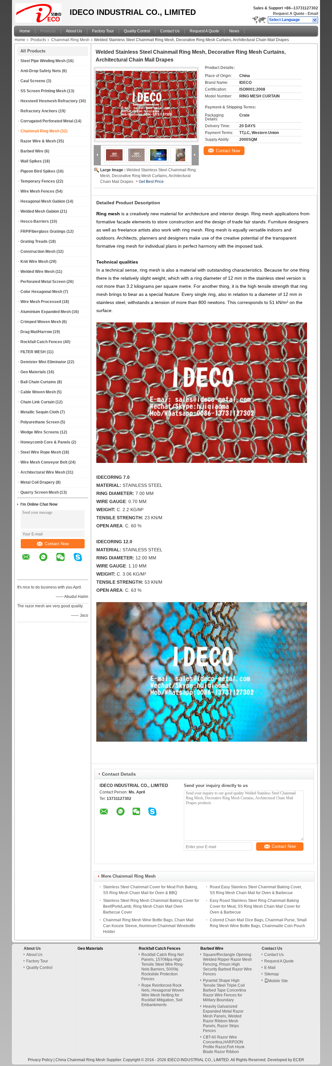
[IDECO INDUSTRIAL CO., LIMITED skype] (82, 561)
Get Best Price (151, 181)
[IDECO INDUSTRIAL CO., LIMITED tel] (26, 573)
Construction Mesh (37, 251)
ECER (298, 1060)
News (234, 31)
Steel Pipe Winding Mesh (42, 61)
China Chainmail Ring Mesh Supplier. (89, 1060)
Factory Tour (103, 31)
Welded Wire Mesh (37, 271)
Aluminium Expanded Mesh (45, 311)
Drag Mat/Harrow (36, 332)
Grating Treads (34, 241)
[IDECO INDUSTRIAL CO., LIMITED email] (30, 561)
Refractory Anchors (38, 111)
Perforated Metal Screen (42, 281)
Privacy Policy (40, 1060)
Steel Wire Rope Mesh (40, 452)
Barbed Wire (31, 151)
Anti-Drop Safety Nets (40, 71)
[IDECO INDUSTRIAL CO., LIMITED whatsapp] (47, 561)
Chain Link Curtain (37, 402)
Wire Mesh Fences (37, 191)
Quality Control (137, 31)
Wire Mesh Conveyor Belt (43, 462)
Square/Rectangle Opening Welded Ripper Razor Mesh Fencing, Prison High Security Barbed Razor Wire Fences (227, 964)
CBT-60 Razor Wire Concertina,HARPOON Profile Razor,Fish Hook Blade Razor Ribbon (223, 1044)
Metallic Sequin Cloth (39, 412)
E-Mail (270, 967)
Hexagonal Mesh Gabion (42, 201)
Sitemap (271, 974)
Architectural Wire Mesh (42, 472)
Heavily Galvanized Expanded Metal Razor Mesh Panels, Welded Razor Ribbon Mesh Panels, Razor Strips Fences (223, 1018)
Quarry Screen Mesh (39, 492)
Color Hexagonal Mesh (41, 291)
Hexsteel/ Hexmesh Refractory (49, 101)
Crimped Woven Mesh (40, 322)
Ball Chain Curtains (38, 382)
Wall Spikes (31, 161)
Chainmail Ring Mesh (70, 40)
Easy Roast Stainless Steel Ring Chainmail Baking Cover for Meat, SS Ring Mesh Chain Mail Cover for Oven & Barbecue (255, 906)
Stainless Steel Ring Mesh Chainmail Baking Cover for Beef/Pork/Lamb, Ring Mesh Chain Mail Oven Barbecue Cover (151, 906)
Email (313, 13)
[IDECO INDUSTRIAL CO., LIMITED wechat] (64, 561)
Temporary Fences (37, 181)
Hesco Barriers (34, 221)
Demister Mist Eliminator (43, 362)
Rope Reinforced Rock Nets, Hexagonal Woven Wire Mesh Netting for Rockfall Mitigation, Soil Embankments (162, 995)
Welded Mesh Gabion (39, 211)
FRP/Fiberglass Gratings (42, 231)
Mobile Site (278, 981)
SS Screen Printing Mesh (43, 91)
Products (48, 31)
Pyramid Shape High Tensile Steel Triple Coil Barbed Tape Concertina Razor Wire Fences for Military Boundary (224, 990)
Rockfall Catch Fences (41, 342)
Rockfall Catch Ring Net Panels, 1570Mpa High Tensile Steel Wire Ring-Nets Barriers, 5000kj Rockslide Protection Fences (162, 966)
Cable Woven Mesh (38, 392)
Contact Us (170, 31)
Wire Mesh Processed (40, 301)
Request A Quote (288, 13)
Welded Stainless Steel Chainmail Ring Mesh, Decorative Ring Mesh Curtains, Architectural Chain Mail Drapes (148, 176)
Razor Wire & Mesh (38, 141)
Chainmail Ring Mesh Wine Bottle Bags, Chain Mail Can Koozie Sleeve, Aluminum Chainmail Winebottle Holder (149, 926)
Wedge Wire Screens (39, 432)
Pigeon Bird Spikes (37, 171)
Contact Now (57, 543)
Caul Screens (32, 81)
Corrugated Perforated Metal (46, 121)
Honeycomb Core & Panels (45, 442)
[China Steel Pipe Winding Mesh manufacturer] (40, 11)
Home (24, 31)
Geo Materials (33, 372)
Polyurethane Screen (39, 422)
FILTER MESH (33, 352)
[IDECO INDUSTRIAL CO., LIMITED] (315, 20)
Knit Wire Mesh (34, 261)
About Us (74, 31)
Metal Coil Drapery (37, 482)
